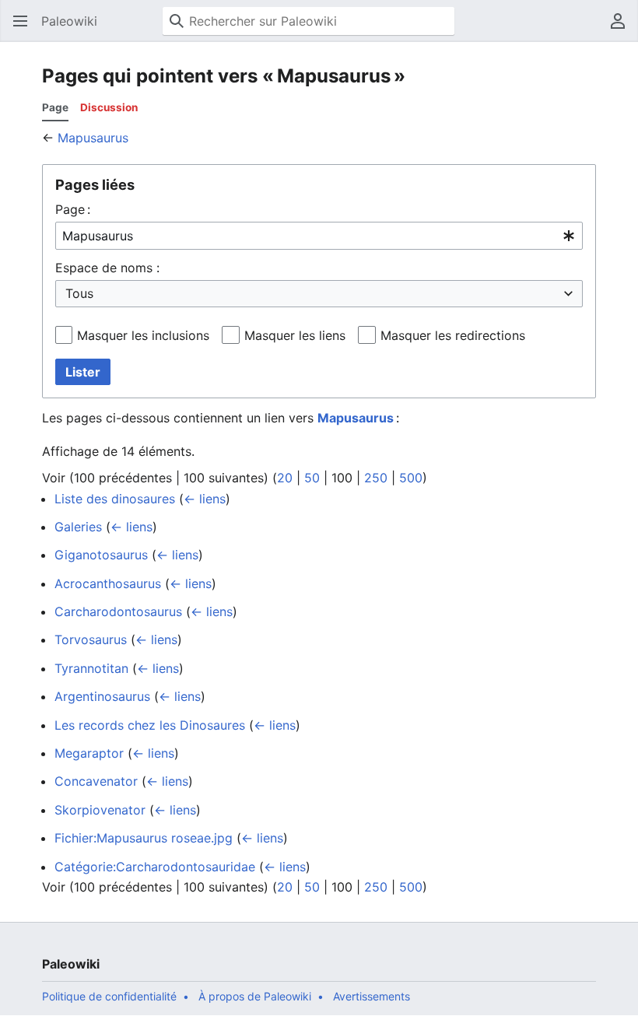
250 (375, 477)
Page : (72, 209)
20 (285, 477)
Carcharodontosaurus (118, 611)
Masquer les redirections (452, 335)
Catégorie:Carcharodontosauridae (154, 866)
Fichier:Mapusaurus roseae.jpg (143, 838)
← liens (205, 498)
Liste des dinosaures (114, 498)
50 (312, 477)
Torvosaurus (90, 639)
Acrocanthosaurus (107, 583)
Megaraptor (89, 753)
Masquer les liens (294, 335)
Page (55, 107)
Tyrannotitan (91, 668)
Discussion (109, 107)
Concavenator (96, 781)
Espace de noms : (107, 267)
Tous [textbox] (79, 293)
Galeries (78, 526)
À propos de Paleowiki (254, 996)
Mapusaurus (93, 137)
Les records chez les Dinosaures (149, 725)
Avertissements (371, 996)
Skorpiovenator (99, 810)
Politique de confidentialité (109, 996)
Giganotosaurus (101, 554)
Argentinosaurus (102, 696)
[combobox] (319, 236)
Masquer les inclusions (143, 335)
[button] (20, 21)
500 (410, 477)
